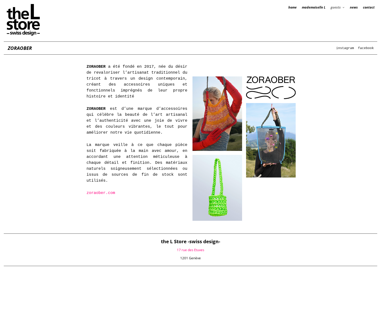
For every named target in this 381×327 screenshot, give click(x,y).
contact (369, 8)
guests (336, 8)
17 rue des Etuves (190, 250)
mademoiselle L (313, 8)
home (292, 8)
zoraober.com (101, 193)
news (354, 8)
